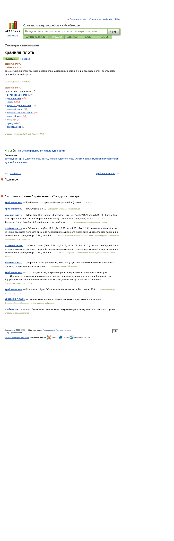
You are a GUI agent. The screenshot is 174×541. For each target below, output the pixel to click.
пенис (24, 162)
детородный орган (15, 158)
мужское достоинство (61, 158)
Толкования (56, 37)
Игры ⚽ (104, 37)
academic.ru (12, 36)
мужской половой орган (105, 158)
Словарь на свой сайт (100, 19)
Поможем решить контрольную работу (41, 150)
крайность (15, 173)
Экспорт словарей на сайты (17, 337)
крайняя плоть (13, 215)
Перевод (25, 58)
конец (45, 158)
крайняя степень (105, 173)
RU (116, 19)
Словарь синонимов (35, 37)
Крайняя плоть (13, 202)
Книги (88, 37)
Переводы (72, 37)
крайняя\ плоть (14, 245)
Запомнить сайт (78, 19)
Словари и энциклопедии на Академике (51, 25)
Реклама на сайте (63, 330)
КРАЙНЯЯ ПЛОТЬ (15, 299)
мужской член (12, 162)
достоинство (33, 158)
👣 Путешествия (14, 333)
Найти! (113, 31)
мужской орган (83, 158)
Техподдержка (49, 330)
